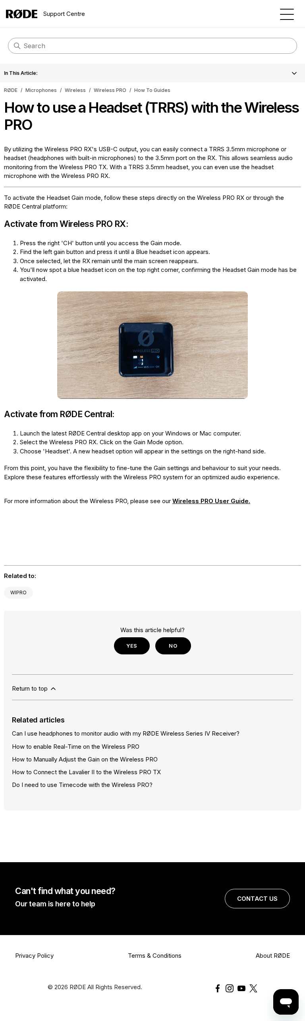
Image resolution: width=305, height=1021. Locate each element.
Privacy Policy (34, 955)
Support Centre (64, 14)
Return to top (30, 688)
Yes (131, 645)
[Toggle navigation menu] (287, 14)
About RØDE (273, 955)
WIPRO (18, 592)
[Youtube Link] (241, 988)
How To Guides (152, 90)
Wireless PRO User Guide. (211, 501)
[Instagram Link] (230, 988)
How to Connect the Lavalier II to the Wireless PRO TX (86, 772)
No (173, 645)
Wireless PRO (110, 90)
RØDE (10, 90)
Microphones (41, 90)
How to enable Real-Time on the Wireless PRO (75, 746)
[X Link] (253, 988)
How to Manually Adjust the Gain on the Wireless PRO (85, 759)
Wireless (75, 90)
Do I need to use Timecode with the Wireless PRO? (82, 785)
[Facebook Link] (218, 988)
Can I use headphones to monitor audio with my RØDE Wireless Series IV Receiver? (125, 733)
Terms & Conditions (154, 955)
